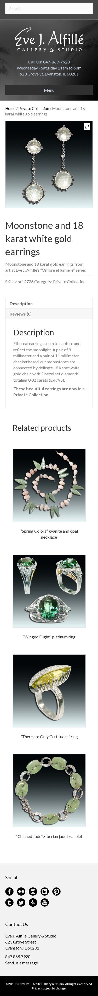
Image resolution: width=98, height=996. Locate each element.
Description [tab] (21, 303)
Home (10, 108)
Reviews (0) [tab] (21, 313)
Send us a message (21, 962)
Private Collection (33, 108)
